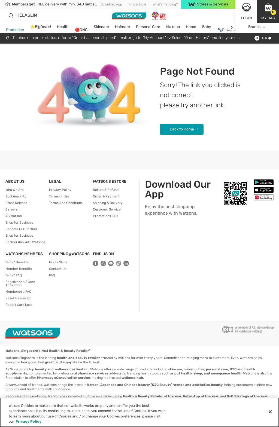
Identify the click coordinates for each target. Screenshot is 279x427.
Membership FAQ (18, 292)
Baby (206, 27)
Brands (254, 27)
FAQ (52, 275)
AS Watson (13, 216)
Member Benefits (18, 269)
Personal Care (148, 27)
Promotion (15, 30)
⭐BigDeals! (40, 27)
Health (63, 27)
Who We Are (14, 190)
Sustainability (15, 196)
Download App (111, 4)
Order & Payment (106, 196)
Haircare (122, 27)
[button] (268, 11)
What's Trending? (165, 4)
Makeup (173, 27)
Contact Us (57, 269)
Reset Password (18, 298)
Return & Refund (106, 190)
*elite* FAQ (13, 275)
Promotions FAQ (105, 216)
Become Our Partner (21, 229)
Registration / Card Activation (20, 283)
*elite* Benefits (17, 262)
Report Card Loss (18, 305)
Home (191, 27)
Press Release (16, 203)
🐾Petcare (226, 30)
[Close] (270, 412)
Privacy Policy (60, 190)
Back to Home (182, 129)
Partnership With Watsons (25, 242)
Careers (11, 209)
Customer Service (107, 209)
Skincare (101, 27)
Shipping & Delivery (108, 203)
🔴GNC (81, 30)
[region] (139, 412)
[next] (231, 27)
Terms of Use (59, 196)
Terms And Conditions (66, 203)
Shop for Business (19, 222)
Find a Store (137, 4)
